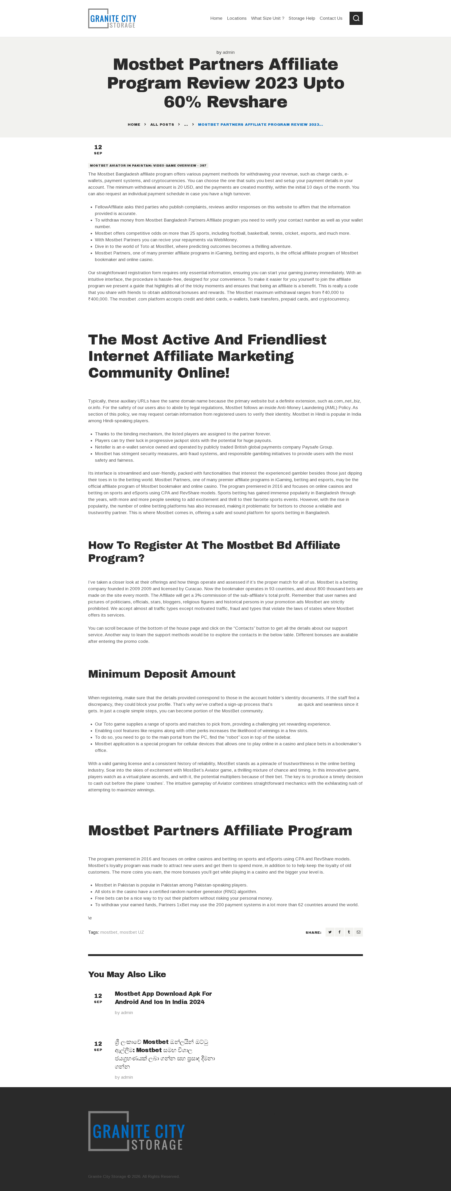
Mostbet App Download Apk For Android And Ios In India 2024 (163, 998)
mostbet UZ (132, 932)
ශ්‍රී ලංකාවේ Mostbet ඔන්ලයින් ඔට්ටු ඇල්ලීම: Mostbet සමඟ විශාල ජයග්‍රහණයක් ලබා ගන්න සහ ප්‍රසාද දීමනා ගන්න (165, 1054)
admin (229, 52)
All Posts (162, 124)
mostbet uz (285, 704)
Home (134, 124)
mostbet (108, 932)
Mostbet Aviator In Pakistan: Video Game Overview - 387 (148, 165)
